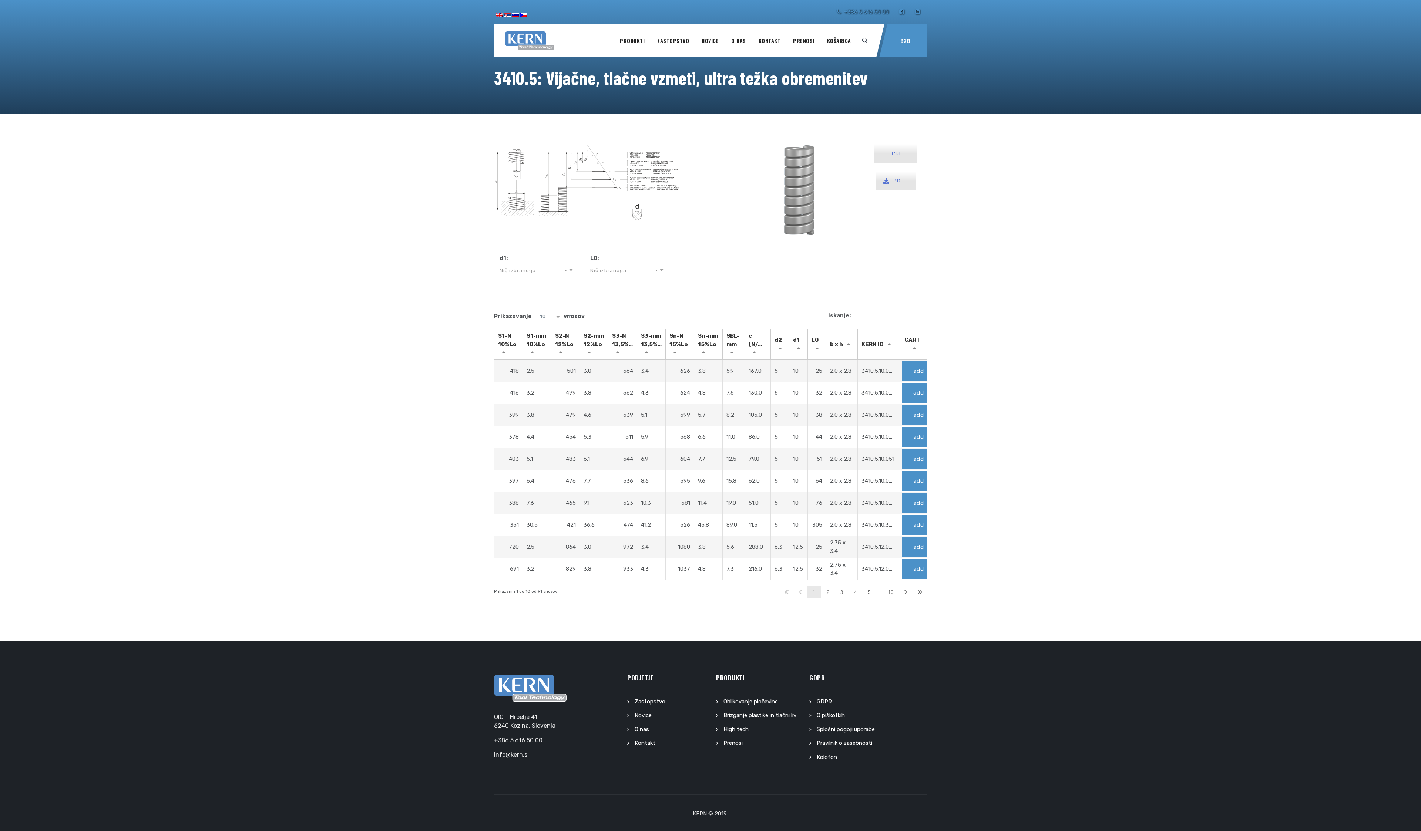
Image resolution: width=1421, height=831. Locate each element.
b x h (836, 344)
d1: (504, 258)
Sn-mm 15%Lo (708, 340)
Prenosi (803, 40)
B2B (905, 40)
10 (890, 592)
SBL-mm (732, 340)
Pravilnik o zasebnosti (844, 743)
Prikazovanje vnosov (539, 316)
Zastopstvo (673, 40)
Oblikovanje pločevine (750, 701)
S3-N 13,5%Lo (624, 340)
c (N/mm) (759, 340)
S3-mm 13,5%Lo (653, 340)
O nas (738, 40)
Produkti (632, 40)
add (918, 371)
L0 (815, 340)
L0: (594, 258)
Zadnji (920, 592)
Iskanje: (839, 315)
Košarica (839, 40)
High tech (736, 729)
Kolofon (827, 757)
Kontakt (770, 40)
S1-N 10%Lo (507, 340)
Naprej (906, 592)
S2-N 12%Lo (564, 340)
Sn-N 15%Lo (678, 340)
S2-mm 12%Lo (594, 340)
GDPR (824, 701)
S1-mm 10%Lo (536, 340)
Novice (710, 40)
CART (912, 340)
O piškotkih (831, 715)
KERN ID (872, 344)
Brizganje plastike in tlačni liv (759, 715)
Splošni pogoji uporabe (846, 729)
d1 (796, 340)
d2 (778, 340)
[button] (537, 270)
